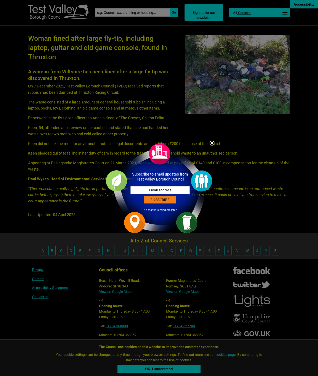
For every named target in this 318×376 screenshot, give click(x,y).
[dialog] (159, 188)
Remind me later (167, 210)
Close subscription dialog (212, 143)
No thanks (150, 210)
